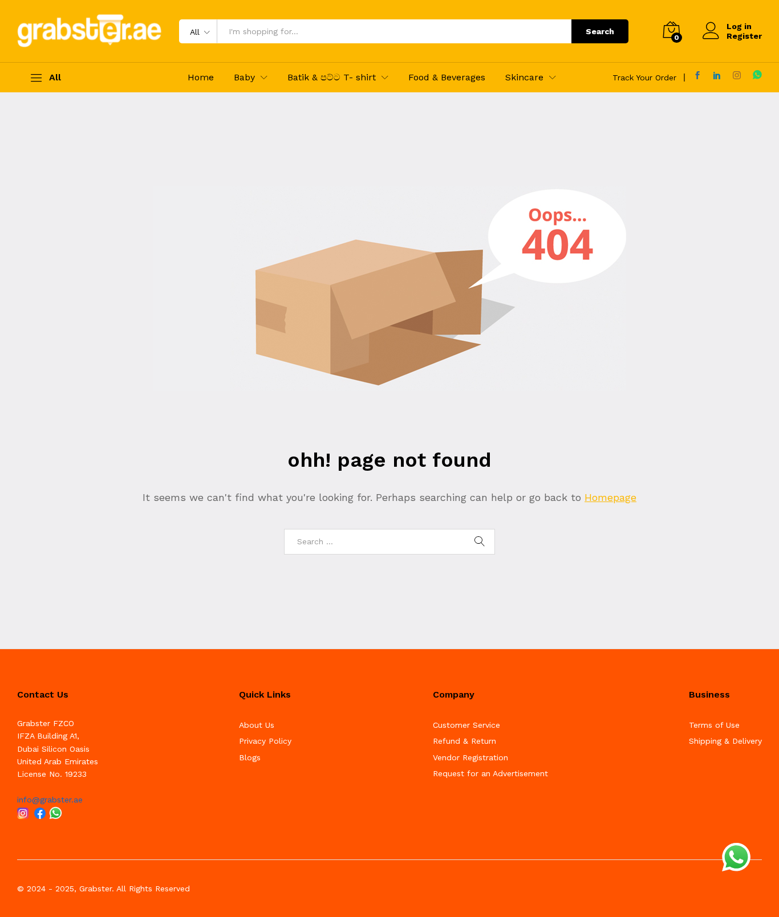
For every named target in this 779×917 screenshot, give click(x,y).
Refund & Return (464, 740)
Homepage (610, 497)
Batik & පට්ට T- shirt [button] (331, 77)
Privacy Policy (265, 740)
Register (744, 35)
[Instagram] (737, 75)
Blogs (250, 757)
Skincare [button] (524, 77)
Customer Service (466, 724)
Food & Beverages (446, 77)
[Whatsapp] (757, 75)
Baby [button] (244, 77)
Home (201, 77)
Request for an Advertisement (490, 773)
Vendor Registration (470, 757)
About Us (256, 724)
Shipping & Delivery (725, 740)
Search (600, 31)
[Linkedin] (717, 75)
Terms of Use (714, 724)
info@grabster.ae (50, 799)
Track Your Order (644, 77)
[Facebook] (697, 75)
